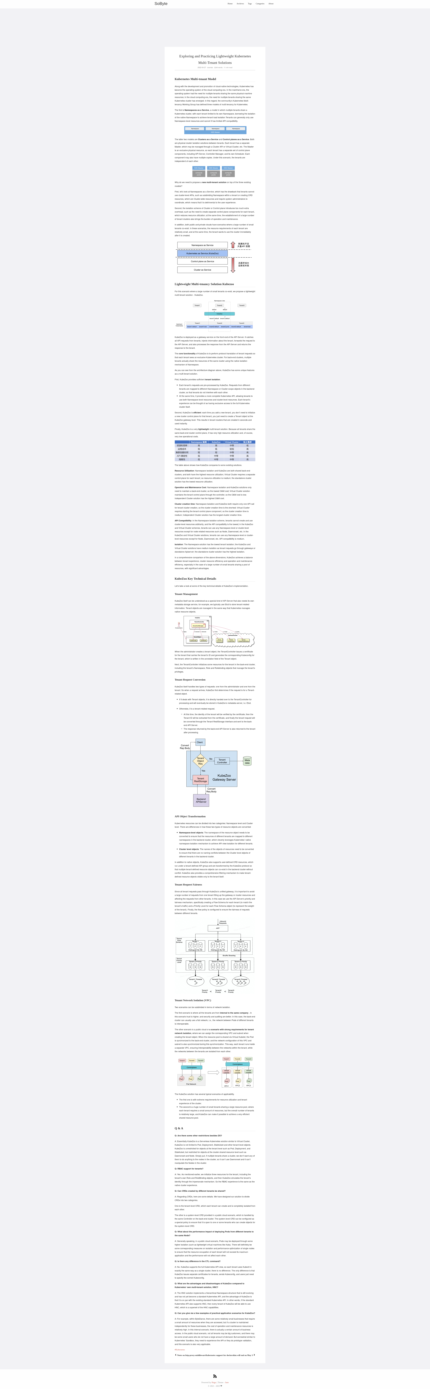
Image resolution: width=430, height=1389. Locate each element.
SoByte (161, 3)
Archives (240, 3)
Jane (227, 1382)
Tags (250, 3)
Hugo (214, 1382)
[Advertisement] (215, 24)
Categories (260, 3)
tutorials (210, 67)
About (270, 3)
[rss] (215, 1376)
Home (230, 3)
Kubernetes (180, 1350)
